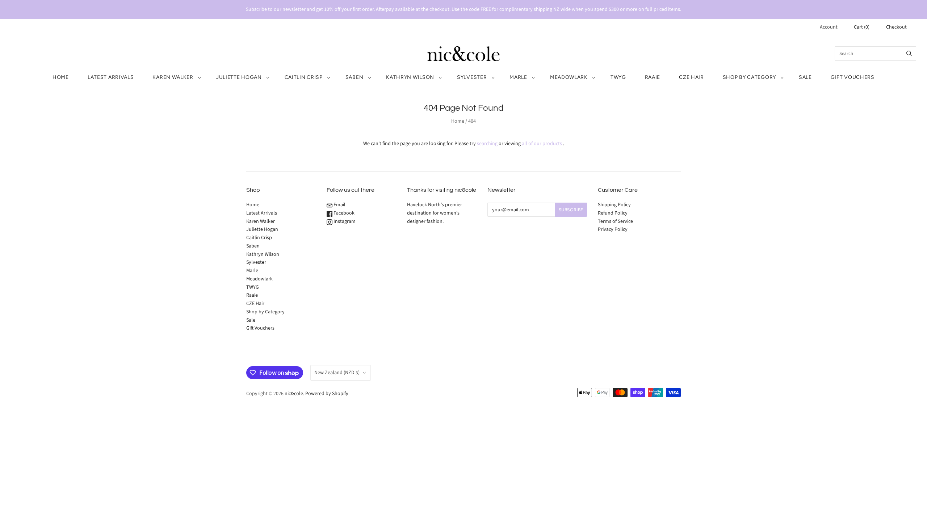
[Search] (909, 53)
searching (487, 143)
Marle (518, 77)
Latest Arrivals (111, 77)
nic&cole (294, 393)
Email (338, 204)
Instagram (344, 221)
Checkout (896, 27)
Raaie (652, 77)
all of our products (542, 143)
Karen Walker (172, 77)
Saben (354, 77)
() (861, 27)
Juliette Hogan (239, 77)
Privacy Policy (613, 229)
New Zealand (337, 372)
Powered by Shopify (326, 393)
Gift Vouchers (852, 77)
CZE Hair (691, 77)
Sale (805, 77)
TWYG (618, 77)
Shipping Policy (614, 204)
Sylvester (472, 77)
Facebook (343, 213)
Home (61, 77)
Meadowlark (569, 77)
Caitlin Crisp (304, 77)
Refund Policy (613, 213)
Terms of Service (615, 221)
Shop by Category (749, 77)
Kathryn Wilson (410, 77)
